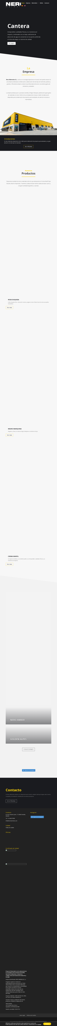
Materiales (34, 3)
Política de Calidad (10, 827)
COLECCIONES (28, 749)
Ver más (9, 307)
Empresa (28, 3)
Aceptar (47, 1023)
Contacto (46, 3)
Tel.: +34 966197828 (10, 818)
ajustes (39, 1024)
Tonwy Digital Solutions (41, 1021)
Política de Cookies (31, 1015)
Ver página (11, 43)
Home (23, 3)
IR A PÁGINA (28, 146)
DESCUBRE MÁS (28, 569)
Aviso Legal (22, 1015)
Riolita (41, 3)
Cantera (18, 26)
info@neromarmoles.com (11, 820)
